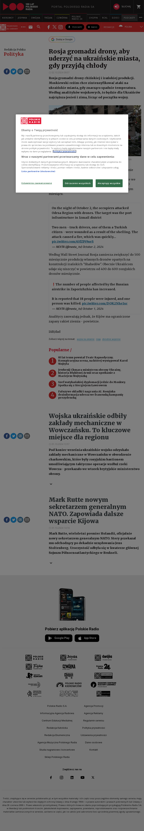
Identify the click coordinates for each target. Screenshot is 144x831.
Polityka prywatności (64, 151)
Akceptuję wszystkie (109, 183)
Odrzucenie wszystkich (78, 183)
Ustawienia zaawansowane (36, 183)
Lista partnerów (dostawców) (38, 171)
